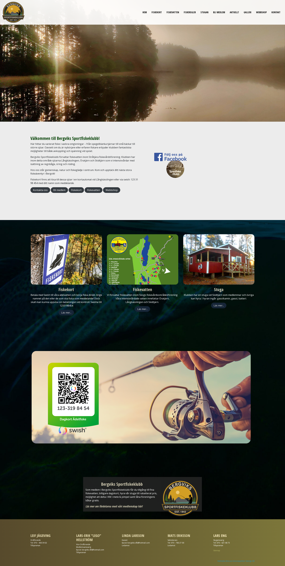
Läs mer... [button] (66, 312)
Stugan (204, 12)
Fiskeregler (190, 12)
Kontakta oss (40, 190)
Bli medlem (219, 12)
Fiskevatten (173, 12)
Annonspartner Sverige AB (243, 561)
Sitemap (216, 550)
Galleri (247, 12)
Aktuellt (234, 12)
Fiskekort (157, 12)
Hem (144, 12)
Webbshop (261, 12)
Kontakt (275, 12)
